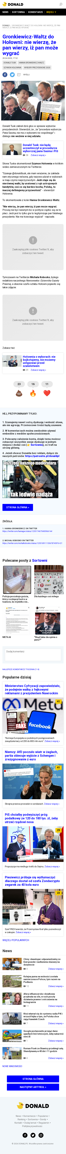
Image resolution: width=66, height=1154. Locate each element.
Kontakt (18, 1123)
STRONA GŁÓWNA (33, 1078)
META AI (6, 637)
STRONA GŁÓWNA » (17, 507)
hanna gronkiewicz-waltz (31, 63)
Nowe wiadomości (12, 1066)
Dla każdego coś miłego (46, 596)
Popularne (43, 1116)
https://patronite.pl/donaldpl (42, 456)
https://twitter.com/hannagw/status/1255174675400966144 (27, 531)
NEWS (5, 12)
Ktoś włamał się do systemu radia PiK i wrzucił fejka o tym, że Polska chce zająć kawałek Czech (43, 1016)
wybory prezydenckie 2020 (37, 68)
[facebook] (6, 74)
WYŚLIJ (26, 75)
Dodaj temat (30, 1123)
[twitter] (13, 74)
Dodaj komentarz (15, 651)
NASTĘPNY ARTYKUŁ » (33, 1087)
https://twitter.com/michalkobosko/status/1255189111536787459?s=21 (32, 543)
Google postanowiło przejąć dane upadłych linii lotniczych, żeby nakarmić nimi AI (43, 1034)
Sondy (43, 1119)
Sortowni (39, 560)
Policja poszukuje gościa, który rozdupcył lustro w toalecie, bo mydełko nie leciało (15, 600)
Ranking (21, 1119)
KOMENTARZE (35, 12)
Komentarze (29, 1116)
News (18, 1116)
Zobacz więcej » (38, 155)
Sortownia (37, 444)
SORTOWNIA (18, 12)
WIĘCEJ (50, 12)
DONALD (6, 25)
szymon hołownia (12, 68)
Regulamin (44, 1123)
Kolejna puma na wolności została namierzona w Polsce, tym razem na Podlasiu (41, 979)
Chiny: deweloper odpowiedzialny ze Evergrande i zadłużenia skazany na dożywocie (41, 962)
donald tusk (10, 63)
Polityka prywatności (32, 1126)
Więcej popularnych (15, 940)
